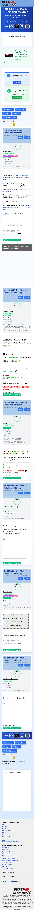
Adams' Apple (8, 311)
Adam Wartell (7, 151)
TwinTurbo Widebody (10, 507)
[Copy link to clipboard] (27, 26)
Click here (6, 214)
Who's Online (6, 831)
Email (4, 828)
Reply (20, 137)
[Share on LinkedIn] (22, 26)
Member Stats (7, 837)
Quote (27, 137)
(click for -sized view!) (11, 383)
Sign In (18, 82)
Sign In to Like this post (13, 240)
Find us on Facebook (12, 841)
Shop (4, 854)
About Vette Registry (9, 858)
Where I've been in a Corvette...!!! (11, 472)
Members (5, 847)
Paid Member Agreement (10, 860)
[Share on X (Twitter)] (17, 26)
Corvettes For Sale (8, 852)
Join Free (18, 97)
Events (4, 835)
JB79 (19, 233)
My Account (6, 856)
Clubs (4, 833)
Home (4, 824)
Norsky (5, 423)
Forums (4, 826)
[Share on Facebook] (11, 26)
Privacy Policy (7, 864)
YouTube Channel (8, 868)
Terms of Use (6, 862)
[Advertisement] (17, 41)
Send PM (6, 160)
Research (5, 850)
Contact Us (6, 866)
